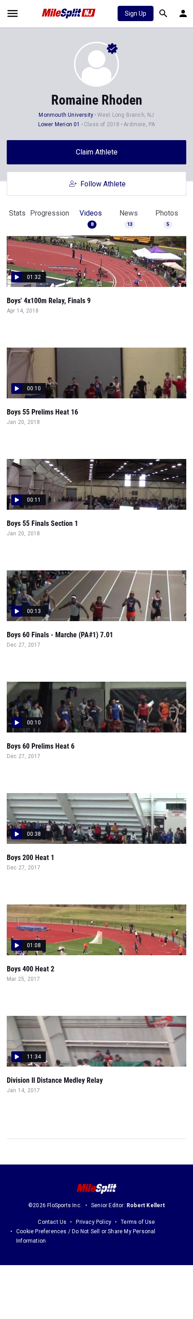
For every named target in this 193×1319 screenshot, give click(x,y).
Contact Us (52, 1222)
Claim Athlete (97, 152)
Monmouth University (66, 115)
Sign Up (135, 13)
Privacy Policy (93, 1222)
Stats (17, 213)
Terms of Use (138, 1222)
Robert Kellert (146, 1205)
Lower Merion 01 (59, 124)
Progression (49, 213)
